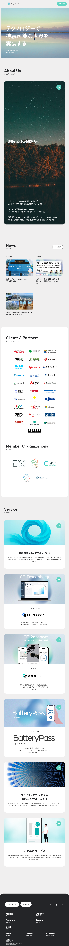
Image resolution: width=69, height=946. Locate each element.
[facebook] (56, 904)
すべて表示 (58, 247)
